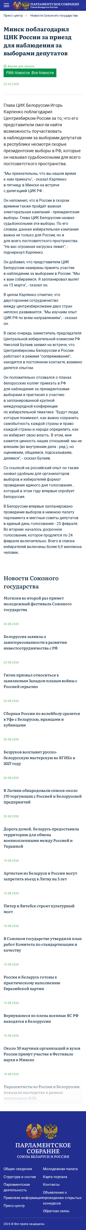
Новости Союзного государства (54, 15)
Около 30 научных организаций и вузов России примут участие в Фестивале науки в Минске (42, 1053)
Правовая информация (23, 1198)
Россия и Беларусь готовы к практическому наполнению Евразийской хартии (32, 982)
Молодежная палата (60, 1169)
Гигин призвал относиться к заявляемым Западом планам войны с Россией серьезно (40, 680)
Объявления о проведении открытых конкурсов (62, 1197)
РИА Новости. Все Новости (30, 72)
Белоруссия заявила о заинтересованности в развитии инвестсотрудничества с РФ (35, 642)
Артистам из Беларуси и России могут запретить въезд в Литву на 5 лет (40, 876)
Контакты (51, 1184)
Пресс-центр (13, 15)
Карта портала (55, 1177)
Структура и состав (20, 1177)
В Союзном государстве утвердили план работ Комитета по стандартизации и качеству (43, 944)
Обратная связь (56, 1211)
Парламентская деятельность (17, 1187)
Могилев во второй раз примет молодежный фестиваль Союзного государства (38, 603)
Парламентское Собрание (43, 1150)
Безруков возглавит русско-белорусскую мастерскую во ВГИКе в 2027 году (39, 757)
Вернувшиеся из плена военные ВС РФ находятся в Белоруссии (41, 1018)
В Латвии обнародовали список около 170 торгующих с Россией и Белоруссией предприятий (43, 796)
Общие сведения (18, 1169)
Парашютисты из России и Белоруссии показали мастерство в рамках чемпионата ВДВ (42, 1092)
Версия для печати (21, 66)
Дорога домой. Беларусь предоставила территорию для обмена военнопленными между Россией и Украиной (41, 837)
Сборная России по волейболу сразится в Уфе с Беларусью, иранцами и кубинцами (42, 719)
